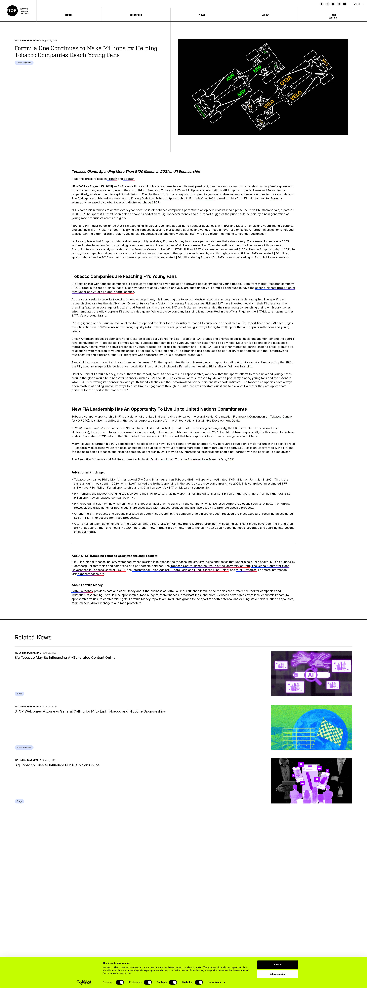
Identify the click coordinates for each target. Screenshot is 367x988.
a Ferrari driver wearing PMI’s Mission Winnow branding (214, 366)
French (112, 178)
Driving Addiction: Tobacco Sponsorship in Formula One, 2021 (173, 198)
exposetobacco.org (91, 574)
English (357, 4)
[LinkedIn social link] (339, 4)
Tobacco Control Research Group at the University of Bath (210, 566)
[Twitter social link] (327, 4)
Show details (214, 982)
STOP (155, 202)
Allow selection (277, 974)
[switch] (148, 982)
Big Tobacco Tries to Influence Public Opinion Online (57, 765)
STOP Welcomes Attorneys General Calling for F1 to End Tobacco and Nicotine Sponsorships (90, 711)
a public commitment (185, 432)
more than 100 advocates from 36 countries (113, 428)
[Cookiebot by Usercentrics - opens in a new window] (83, 982)
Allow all (277, 964)
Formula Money (82, 591)
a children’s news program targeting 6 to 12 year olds (223, 362)
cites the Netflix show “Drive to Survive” (123, 303)
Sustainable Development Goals (217, 420)
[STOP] (18, 10)
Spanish (129, 178)
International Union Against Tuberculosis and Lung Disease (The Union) (181, 570)
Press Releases (24, 62)
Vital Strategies (246, 570)
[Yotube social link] (344, 4)
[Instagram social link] (333, 4)
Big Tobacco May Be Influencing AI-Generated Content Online (65, 657)
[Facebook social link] (322, 4)
